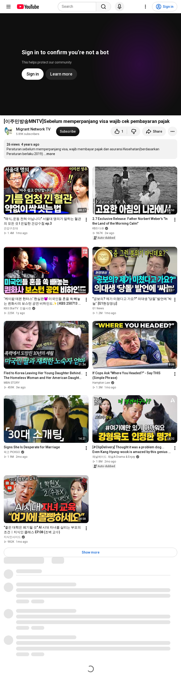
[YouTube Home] (27, 6)
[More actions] (172, 131)
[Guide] (8, 6)
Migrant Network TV (33, 129)
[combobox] (78, 6)
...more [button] (49, 154)
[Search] (103, 6)
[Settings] (145, 6)
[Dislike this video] (133, 131)
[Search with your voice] (119, 6)
